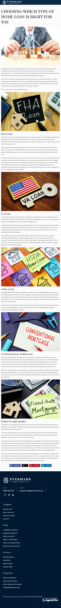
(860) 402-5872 (8, 491)
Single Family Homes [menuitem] (10, 581)
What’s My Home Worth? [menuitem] (11, 543)
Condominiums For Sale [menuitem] (11, 587)
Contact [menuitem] (6, 519)
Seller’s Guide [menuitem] (7, 567)
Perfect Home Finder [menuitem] (10, 540)
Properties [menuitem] (6, 560)
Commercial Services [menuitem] (10, 530)
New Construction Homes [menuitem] (12, 584)
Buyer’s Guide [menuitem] (7, 564)
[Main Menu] (58, 6)
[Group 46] (50, 600)
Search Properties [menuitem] (9, 578)
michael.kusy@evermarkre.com (31, 491)
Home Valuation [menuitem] (8, 536)
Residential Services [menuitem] (10, 533)
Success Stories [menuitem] (9, 516)
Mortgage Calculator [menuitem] (11, 546)
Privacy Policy (39, 597)
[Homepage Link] (11, 2)
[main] (30, 235)
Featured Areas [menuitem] (8, 557)
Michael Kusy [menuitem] (7, 509)
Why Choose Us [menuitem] (8, 512)
